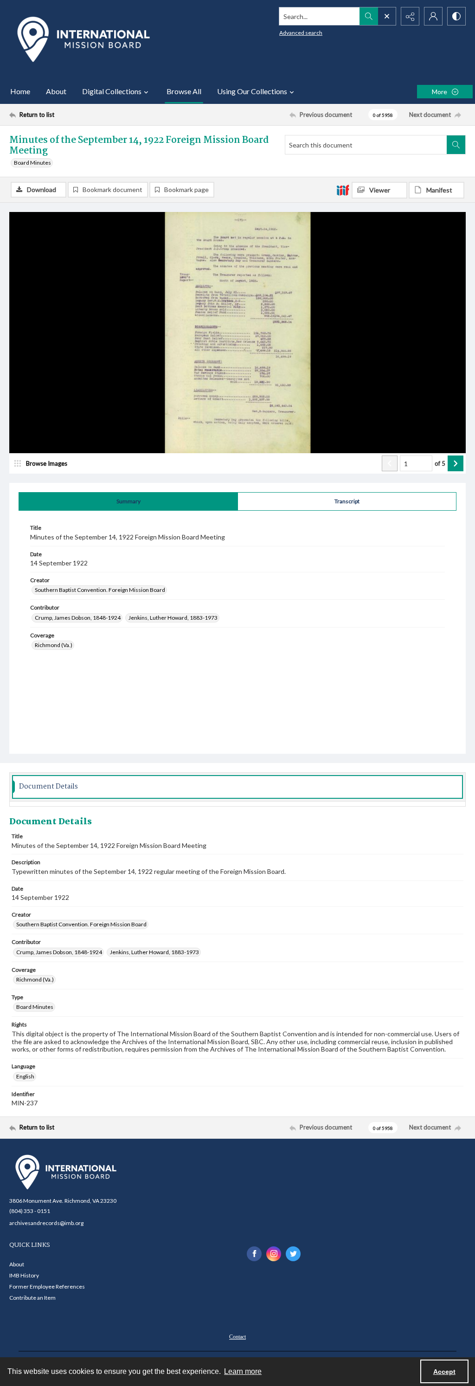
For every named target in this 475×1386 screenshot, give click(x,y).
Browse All (184, 91)
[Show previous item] (390, 463)
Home (20, 91)
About (56, 91)
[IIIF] (342, 190)
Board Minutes (32, 162)
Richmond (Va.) (53, 645)
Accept (444, 1371)
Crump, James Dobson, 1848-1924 (78, 617)
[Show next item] (455, 463)
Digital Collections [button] (111, 91)
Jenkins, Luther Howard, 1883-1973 (173, 617)
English (25, 1076)
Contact (237, 1337)
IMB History (24, 1275)
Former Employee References (47, 1286)
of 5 (440, 463)
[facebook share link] (254, 1253)
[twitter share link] (293, 1253)
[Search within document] (456, 144)
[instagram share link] (273, 1253)
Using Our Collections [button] (252, 91)
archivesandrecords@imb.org (46, 1222)
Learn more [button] (243, 1371)
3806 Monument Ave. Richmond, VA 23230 (62, 1200)
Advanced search (300, 32)
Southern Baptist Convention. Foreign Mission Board (100, 589)
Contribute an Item (32, 1297)
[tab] (128, 501)
